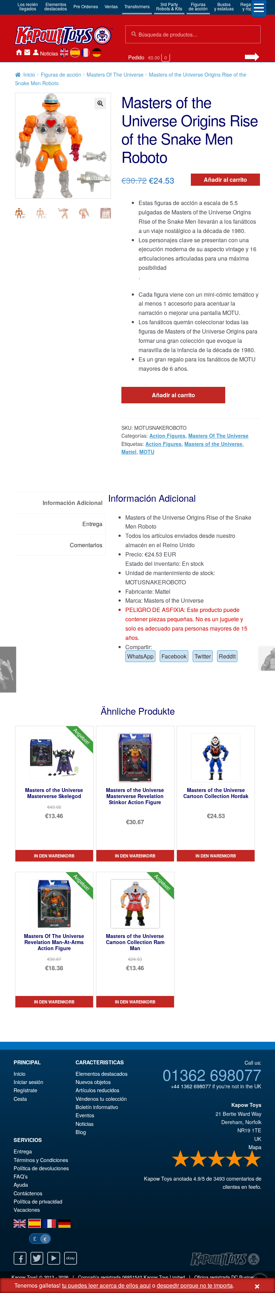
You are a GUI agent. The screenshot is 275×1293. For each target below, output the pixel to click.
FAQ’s (21, 1176)
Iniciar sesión (36, 52)
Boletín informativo (97, 1106)
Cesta (20, 1098)
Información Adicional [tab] (72, 503)
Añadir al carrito (225, 179)
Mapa (255, 1147)
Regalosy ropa (248, 6)
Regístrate (25, 1090)
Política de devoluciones (41, 1168)
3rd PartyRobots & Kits (169, 6)
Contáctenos (27, 52)
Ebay (70, 1258)
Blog (81, 1132)
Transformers (137, 6)
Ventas (111, 6)
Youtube (53, 1258)
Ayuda (21, 1184)
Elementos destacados (101, 1073)
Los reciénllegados (28, 6)
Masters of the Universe (213, 443)
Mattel (128, 451)
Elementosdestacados (55, 6)
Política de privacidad (38, 1201)
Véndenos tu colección (101, 1098)
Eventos (85, 1115)
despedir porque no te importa (195, 1285)
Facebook (174, 656)
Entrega (23, 1151)
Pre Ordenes (85, 6)
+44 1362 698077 (191, 1086)
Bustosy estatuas (224, 6)
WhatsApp (140, 656)
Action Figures (167, 435)
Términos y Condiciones (41, 1159)
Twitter (202, 656)
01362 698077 (212, 1074)
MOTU (146, 451)
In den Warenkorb (54, 856)
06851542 (132, 1277)
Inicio (18, 52)
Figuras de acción (61, 74)
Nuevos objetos (93, 1081)
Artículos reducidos (97, 1090)
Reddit (227, 656)
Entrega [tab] (92, 524)
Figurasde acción (198, 6)
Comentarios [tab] (86, 545)
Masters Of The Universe (115, 74)
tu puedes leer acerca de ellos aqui (106, 1285)
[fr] (86, 52)
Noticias (49, 53)
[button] (100, 103)
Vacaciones (27, 1209)
